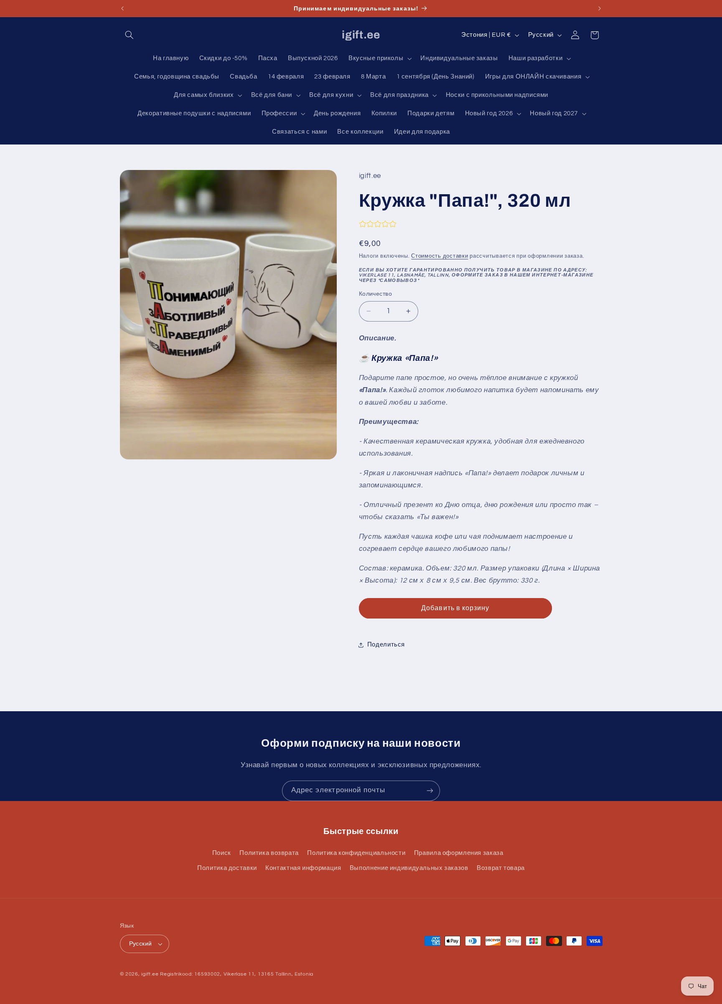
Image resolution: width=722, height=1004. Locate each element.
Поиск (221, 853)
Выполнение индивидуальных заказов (409, 868)
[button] (129, 35)
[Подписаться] (430, 791)
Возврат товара (501, 868)
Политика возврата (269, 853)
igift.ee (149, 974)
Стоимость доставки (439, 256)
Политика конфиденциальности (356, 853)
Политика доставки (227, 868)
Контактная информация (303, 868)
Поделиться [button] (386, 644)
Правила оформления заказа (458, 853)
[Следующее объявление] (599, 8)
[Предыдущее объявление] (122, 8)
